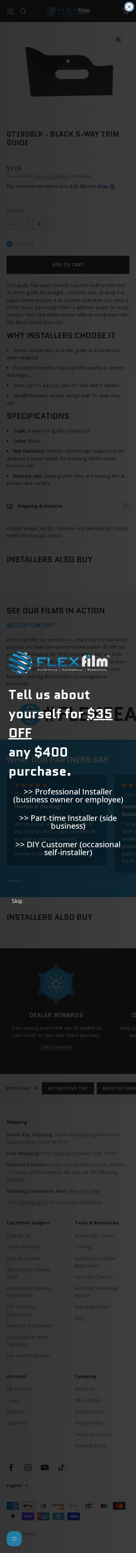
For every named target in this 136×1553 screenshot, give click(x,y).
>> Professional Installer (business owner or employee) (68, 795)
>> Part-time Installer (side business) (68, 821)
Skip (17, 901)
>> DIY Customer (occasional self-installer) (68, 848)
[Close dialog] (129, 7)
